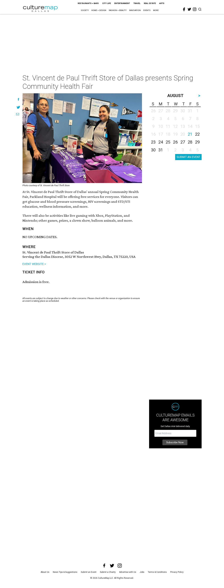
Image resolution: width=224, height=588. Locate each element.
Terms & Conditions (157, 572)
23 (153, 142)
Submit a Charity (108, 572)
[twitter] (189, 9)
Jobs (142, 572)
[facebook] (184, 9)
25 (168, 142)
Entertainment (122, 3)
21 (190, 134)
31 (160, 150)
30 (153, 150)
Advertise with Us (127, 572)
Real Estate (150, 3)
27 (182, 142)
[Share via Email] (17, 114)
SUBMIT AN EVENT (188, 157)
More (156, 10)
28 (190, 142)
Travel (136, 3)
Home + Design (98, 10)
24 (160, 142)
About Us (45, 572)
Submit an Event (88, 572)
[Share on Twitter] (18, 107)
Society (85, 10)
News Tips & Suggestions (65, 572)
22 (197, 134)
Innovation (135, 10)
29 (197, 142)
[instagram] (194, 9)
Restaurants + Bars (88, 3)
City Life (106, 3)
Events (146, 10)
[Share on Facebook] (18, 99)
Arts (161, 3)
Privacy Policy (177, 572)
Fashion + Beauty (118, 10)
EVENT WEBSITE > (34, 264)
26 (175, 142)
